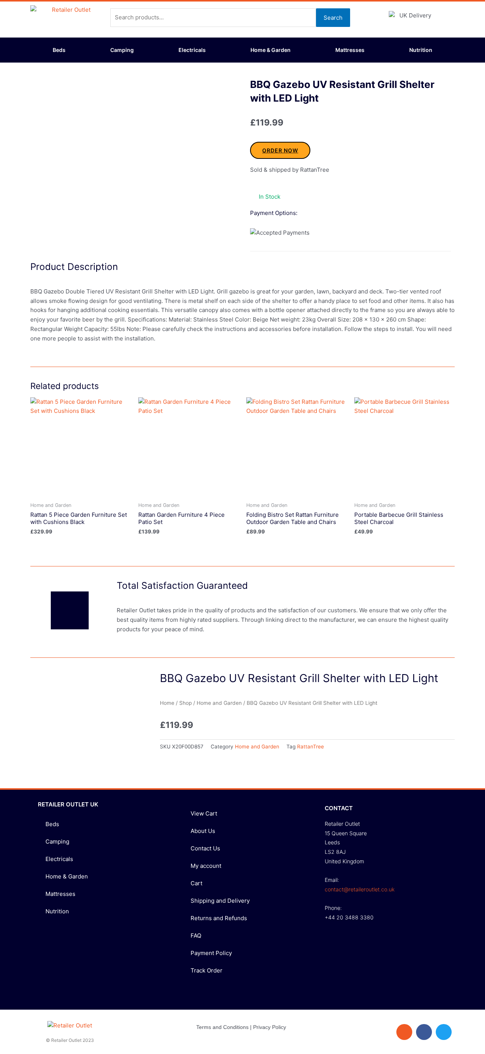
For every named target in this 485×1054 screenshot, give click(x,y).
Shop (185, 703)
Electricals (192, 50)
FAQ (196, 935)
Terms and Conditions (222, 1027)
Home (167, 703)
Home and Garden (219, 703)
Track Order (206, 970)
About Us (203, 830)
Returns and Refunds (219, 918)
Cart (196, 883)
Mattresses (350, 50)
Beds (59, 50)
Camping (122, 50)
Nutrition (420, 50)
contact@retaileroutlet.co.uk (359, 889)
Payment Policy (211, 953)
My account (206, 865)
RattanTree (310, 746)
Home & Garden (270, 50)
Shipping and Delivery (220, 900)
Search (333, 17)
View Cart (204, 813)
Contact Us (205, 848)
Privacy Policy (269, 1027)
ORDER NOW (280, 150)
